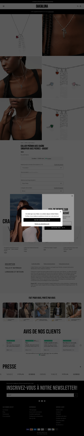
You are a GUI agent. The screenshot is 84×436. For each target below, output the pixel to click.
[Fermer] (60, 212)
